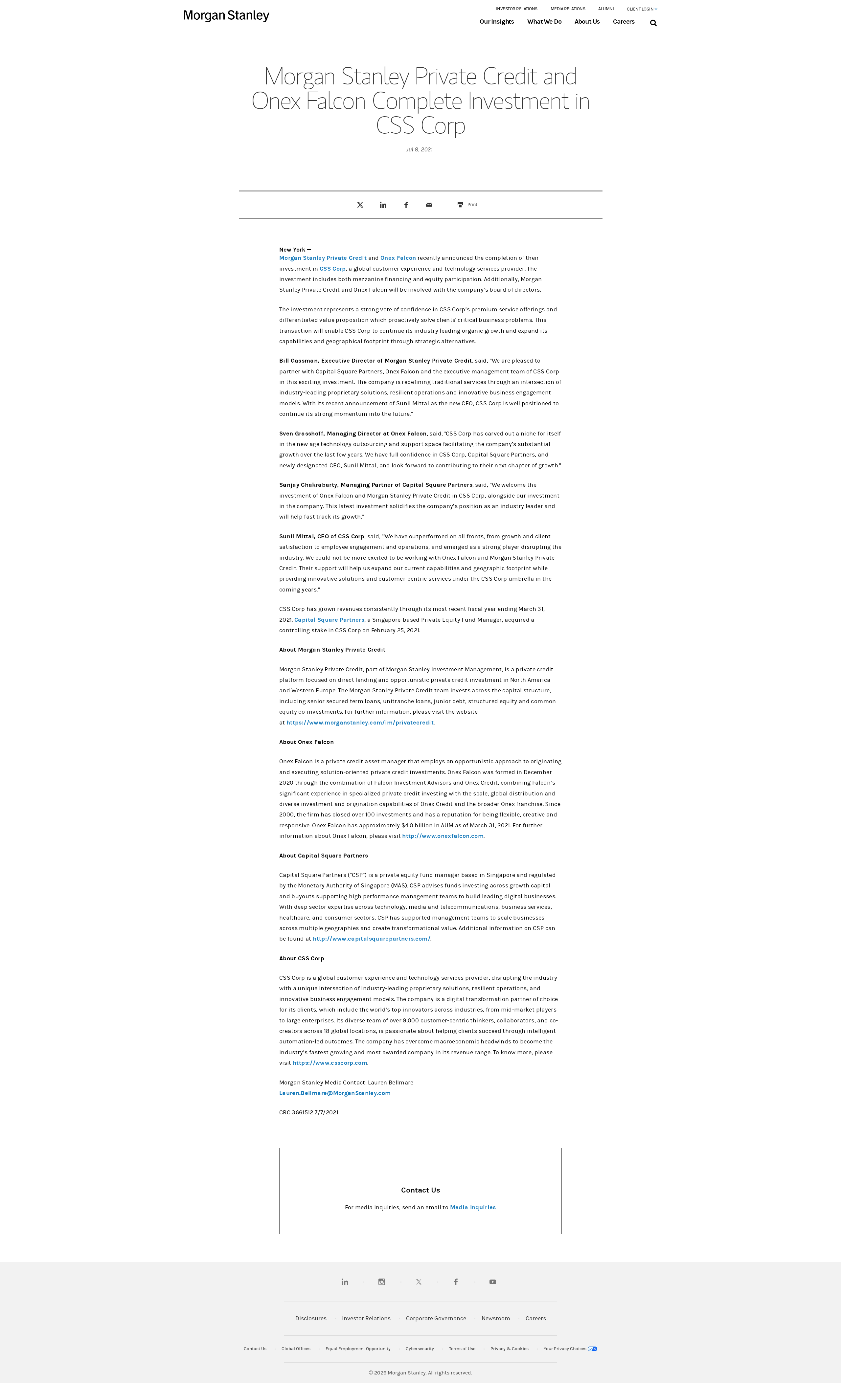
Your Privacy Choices (565, 1348)
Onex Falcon (398, 258)
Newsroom (496, 1318)
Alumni (606, 8)
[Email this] (429, 204)
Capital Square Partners (329, 619)
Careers (624, 21)
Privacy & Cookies (509, 1348)
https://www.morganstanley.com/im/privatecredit (360, 722)
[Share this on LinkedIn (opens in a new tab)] (383, 204)
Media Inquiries (473, 1207)
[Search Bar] (653, 21)
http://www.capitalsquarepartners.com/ (371, 938)
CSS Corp (333, 268)
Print (476, 200)
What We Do (544, 21)
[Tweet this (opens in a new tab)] (360, 204)
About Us (587, 21)
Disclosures (311, 1318)
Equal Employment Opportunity (358, 1348)
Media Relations (568, 8)
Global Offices (296, 1348)
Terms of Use (462, 1348)
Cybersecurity (420, 1348)
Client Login (640, 9)
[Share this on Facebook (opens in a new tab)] (406, 204)
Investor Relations (516, 8)
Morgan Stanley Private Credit (323, 258)
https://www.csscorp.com (330, 1063)
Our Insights (497, 21)
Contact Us (255, 1348)
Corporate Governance (436, 1318)
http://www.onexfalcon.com (443, 836)
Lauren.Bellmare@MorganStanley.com (335, 1093)
